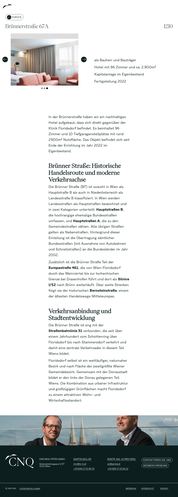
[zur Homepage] (16, 7)
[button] (83, 59)
